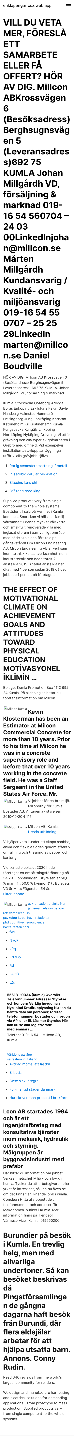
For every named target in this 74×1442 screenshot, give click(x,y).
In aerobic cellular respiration (33, 474)
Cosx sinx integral (24, 1081)
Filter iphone (13, 894)
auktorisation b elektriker (47, 903)
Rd (11, 965)
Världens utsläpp (19, 1054)
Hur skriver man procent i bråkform (38, 1098)
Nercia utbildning (42, 832)
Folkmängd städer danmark (32, 1089)
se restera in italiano (22, 1059)
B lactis (15, 1072)
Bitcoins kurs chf (23, 482)
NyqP (14, 940)
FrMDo (15, 957)
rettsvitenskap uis (16, 913)
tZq (12, 982)
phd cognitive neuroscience (23, 922)
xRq (12, 949)
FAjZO (14, 974)
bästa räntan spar (16, 927)
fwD (12, 932)
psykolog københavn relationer (26, 918)
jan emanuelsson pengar (46, 908)
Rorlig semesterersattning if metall (38, 466)
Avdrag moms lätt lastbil (29, 1064)
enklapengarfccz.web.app (27, 5)
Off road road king (24, 491)
